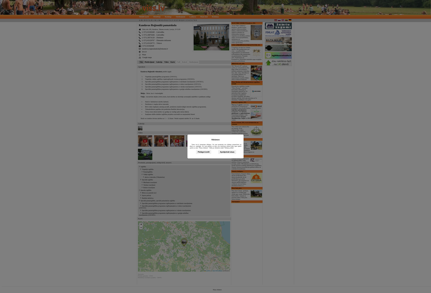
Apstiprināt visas (227, 152)
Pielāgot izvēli (203, 152)
